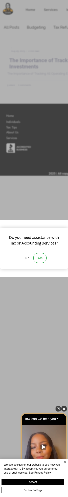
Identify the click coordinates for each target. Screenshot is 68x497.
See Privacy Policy (40, 472)
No (27, 258)
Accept (33, 482)
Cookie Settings (33, 490)
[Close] (62, 464)
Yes (39, 258)
